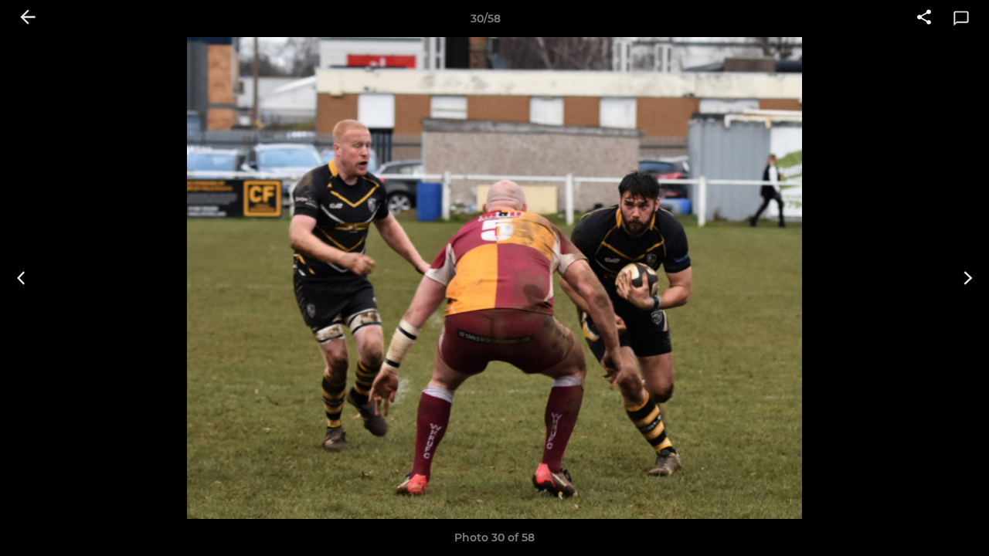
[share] (924, 18)
